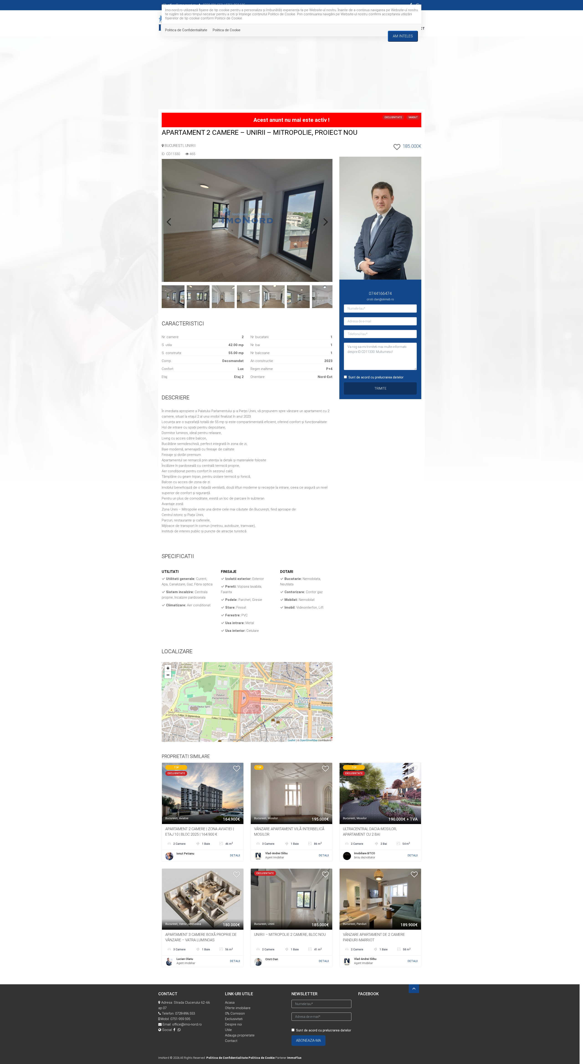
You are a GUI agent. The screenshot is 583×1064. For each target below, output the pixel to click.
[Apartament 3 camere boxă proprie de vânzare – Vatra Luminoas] (202, 899)
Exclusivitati (234, 1019)
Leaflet (291, 740)
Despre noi (233, 1024)
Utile (228, 1030)
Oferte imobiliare (238, 1008)
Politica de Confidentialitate (186, 30)
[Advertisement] (291, 75)
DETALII (235, 855)
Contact (231, 1041)
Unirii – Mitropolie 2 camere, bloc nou (290, 934)
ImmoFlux (294, 1057)
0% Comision (235, 1013)
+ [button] (167, 668)
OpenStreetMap (308, 740)
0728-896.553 (185, 1013)
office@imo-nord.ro (187, 1024)
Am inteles (403, 36)
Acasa (230, 1002)
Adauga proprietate (240, 1035)
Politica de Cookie (226, 30)
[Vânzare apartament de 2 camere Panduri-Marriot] (380, 899)
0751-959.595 (180, 1019)
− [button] (167, 675)
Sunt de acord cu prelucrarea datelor (376, 377)
